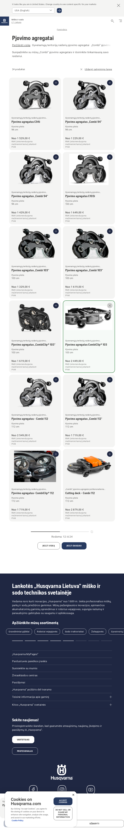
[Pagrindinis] (4, 21)
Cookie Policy (17, 820)
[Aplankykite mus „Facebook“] (33, 789)
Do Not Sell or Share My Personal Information (63, 813)
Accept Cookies (63, 801)
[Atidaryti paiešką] (112, 21)
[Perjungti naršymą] (120, 21)
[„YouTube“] (90, 789)
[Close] (73, 795)
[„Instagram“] (62, 789)
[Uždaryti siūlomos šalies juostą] (118, 5)
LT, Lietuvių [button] (16, 22)
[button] (17, 641)
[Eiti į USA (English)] (59, 10)
